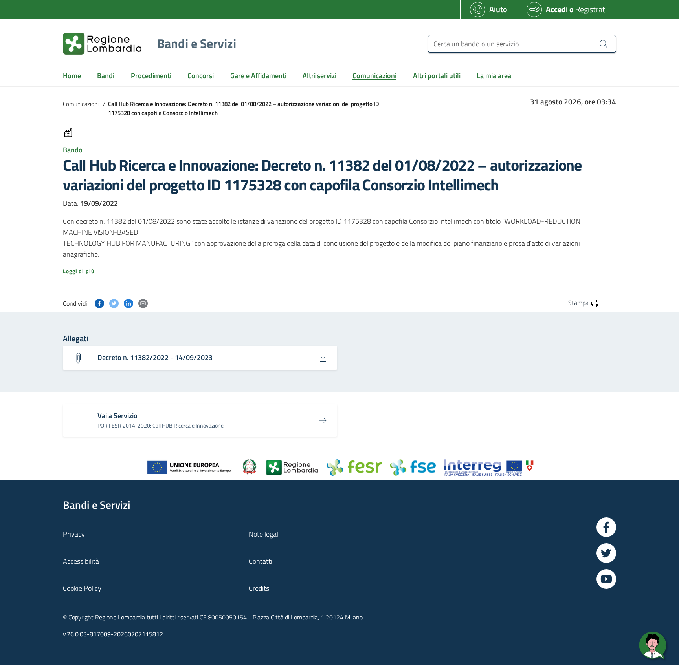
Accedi (557, 9)
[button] (331, 271)
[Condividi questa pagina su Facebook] (99, 302)
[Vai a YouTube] (606, 579)
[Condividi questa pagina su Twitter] (114, 302)
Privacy (74, 534)
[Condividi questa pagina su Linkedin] (128, 302)
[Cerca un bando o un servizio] (604, 43)
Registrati (591, 9)
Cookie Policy (82, 588)
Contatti (260, 561)
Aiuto (498, 9)
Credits (259, 588)
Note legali (264, 534)
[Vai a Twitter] (606, 553)
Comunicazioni (81, 103)
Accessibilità (81, 561)
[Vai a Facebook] (606, 527)
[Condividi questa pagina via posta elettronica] (143, 302)
